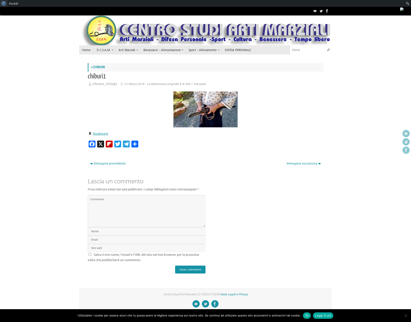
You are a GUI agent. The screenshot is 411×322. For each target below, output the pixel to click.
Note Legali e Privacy (234, 294)
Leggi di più (323, 315)
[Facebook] (327, 11)
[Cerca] (328, 49)
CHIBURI (98, 67)
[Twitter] (321, 11)
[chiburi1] (205, 109)
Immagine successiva (302, 164)
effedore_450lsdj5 (104, 84)
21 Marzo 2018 (134, 84)
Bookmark (100, 134)
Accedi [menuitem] (13, 3)
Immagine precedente (110, 164)
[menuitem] (3, 3)
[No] (406, 315)
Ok (307, 315)
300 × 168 (192, 84)
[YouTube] (315, 11)
